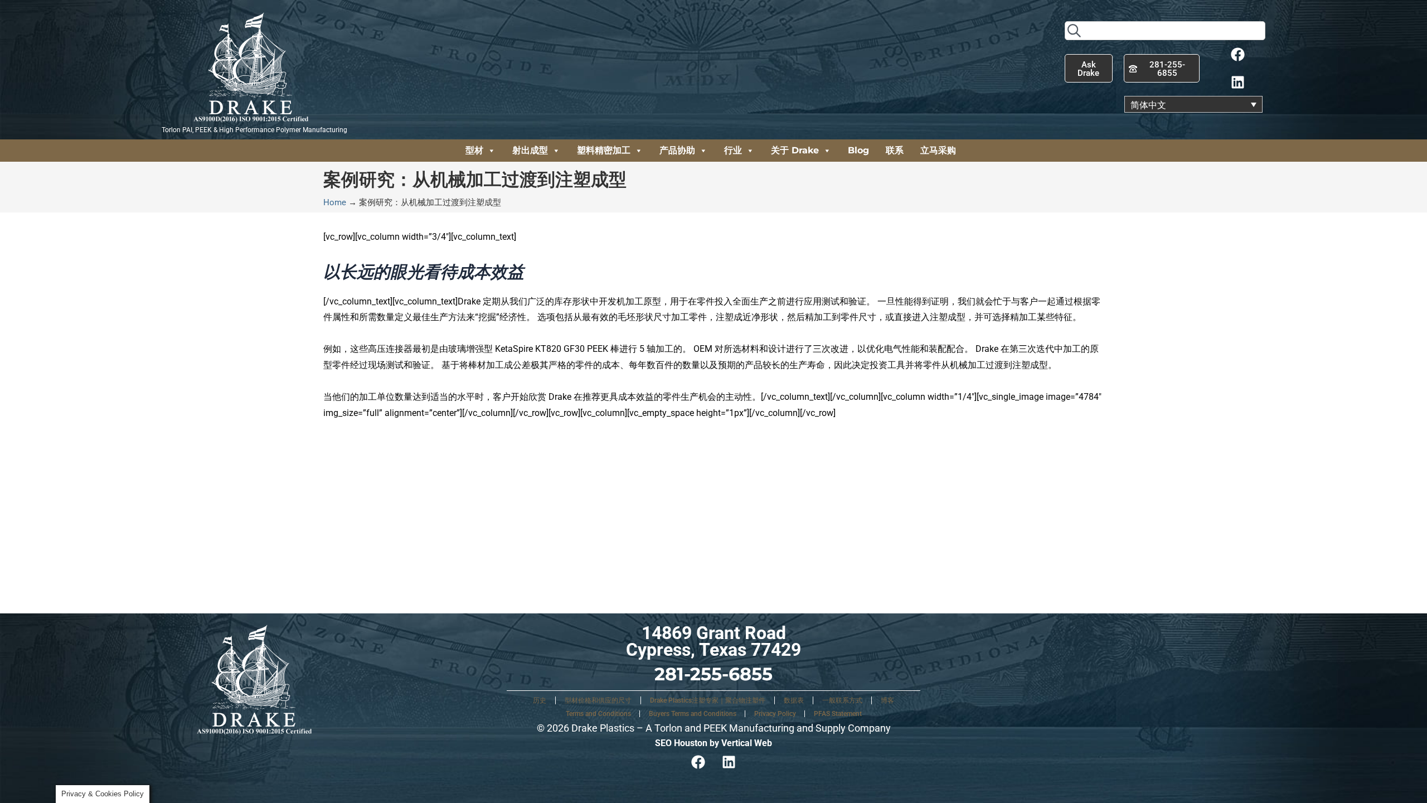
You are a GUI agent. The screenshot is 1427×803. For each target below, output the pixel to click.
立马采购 (938, 150)
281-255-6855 (713, 674)
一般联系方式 (842, 700)
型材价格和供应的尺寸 (598, 700)
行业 (733, 150)
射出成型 (530, 150)
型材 (474, 150)
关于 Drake (795, 150)
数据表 (794, 700)
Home (334, 202)
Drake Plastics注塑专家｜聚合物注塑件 (707, 700)
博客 (887, 700)
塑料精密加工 (603, 150)
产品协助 (677, 150)
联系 (895, 150)
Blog (858, 150)
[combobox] (1165, 30)
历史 (539, 700)
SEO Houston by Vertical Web (713, 743)
